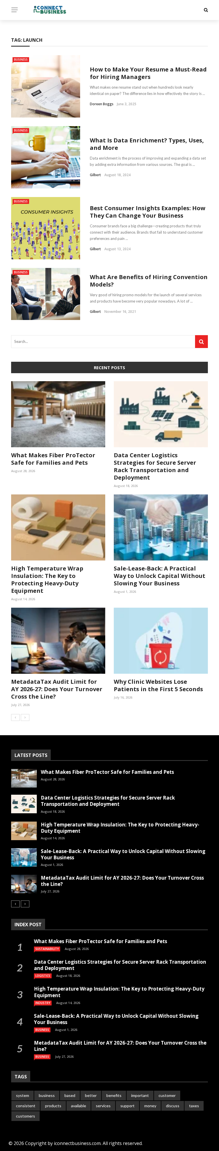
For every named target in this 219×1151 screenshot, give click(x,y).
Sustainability (47, 949)
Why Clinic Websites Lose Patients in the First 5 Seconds (158, 685)
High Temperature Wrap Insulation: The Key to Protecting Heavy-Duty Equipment (47, 579)
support (127, 1105)
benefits (113, 1095)
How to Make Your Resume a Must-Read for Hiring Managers (148, 73)
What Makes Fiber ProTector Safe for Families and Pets (53, 458)
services (103, 1105)
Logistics (42, 976)
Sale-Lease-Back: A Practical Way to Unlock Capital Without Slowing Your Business (159, 575)
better (91, 1095)
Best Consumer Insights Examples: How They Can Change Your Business (147, 211)
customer (167, 1095)
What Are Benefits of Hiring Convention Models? (149, 280)
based (69, 1095)
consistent (25, 1105)
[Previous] (15, 717)
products (53, 1105)
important (140, 1095)
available (78, 1105)
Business (21, 59)
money (150, 1105)
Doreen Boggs (101, 104)
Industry (42, 1003)
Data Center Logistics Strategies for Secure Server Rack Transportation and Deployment (155, 466)
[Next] (25, 717)
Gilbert (95, 174)
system (22, 1095)
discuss (172, 1105)
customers (25, 1116)
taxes (194, 1105)
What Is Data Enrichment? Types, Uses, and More (147, 144)
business (47, 1095)
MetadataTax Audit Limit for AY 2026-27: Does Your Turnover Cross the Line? (56, 689)
